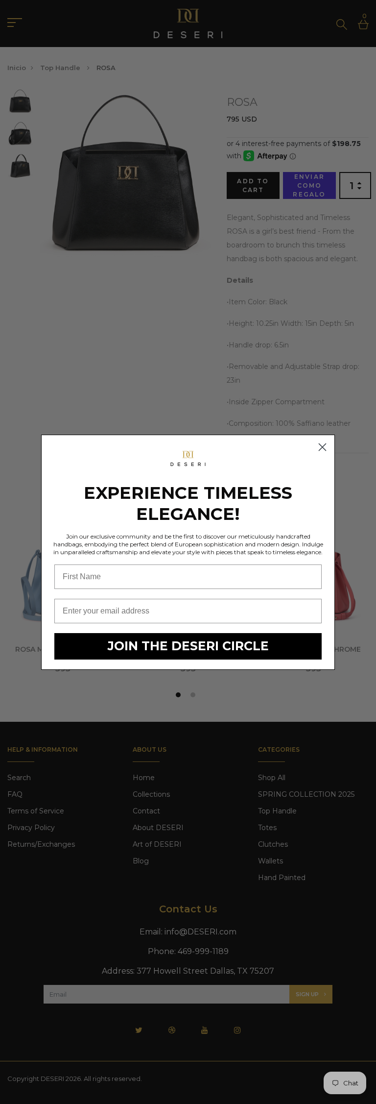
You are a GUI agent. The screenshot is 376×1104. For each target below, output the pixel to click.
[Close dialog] (322, 447)
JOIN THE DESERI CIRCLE (188, 645)
